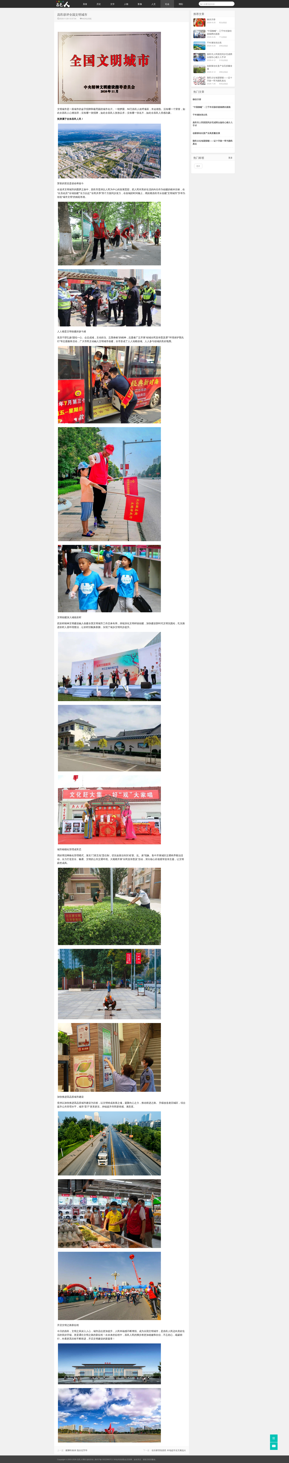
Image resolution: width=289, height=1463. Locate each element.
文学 (112, 3)
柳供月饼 (197, 99)
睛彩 (181, 3)
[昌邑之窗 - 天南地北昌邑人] (66, 4)
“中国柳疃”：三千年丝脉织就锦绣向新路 (212, 106)
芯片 (198, 166)
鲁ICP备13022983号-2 (104, 1459)
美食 (85, 3)
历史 (99, 3)
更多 (230, 157)
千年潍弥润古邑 (200, 114)
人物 (126, 3)
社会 (167, 3)
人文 (153, 3)
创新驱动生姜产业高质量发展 (206, 132)
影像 (140, 3)
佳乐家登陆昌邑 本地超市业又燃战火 (169, 1450)
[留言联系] (274, 1446)
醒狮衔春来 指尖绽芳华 (76, 1450)
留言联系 (148, 1459)
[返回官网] (274, 1438)
